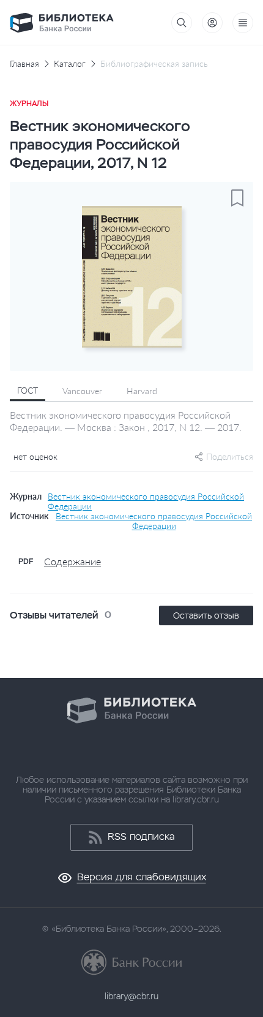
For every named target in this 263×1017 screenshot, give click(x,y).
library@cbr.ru (131, 996)
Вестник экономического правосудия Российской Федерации (146, 501)
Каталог (70, 64)
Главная (24, 64)
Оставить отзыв (206, 615)
